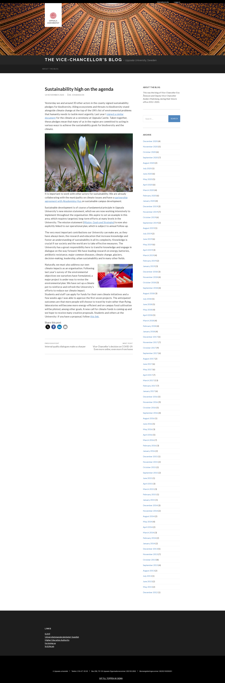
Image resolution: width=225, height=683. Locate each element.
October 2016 (149, 407)
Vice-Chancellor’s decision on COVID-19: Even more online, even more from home (113, 346)
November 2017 (150, 342)
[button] (47, 327)
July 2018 (147, 299)
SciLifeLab (49, 646)
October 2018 (149, 282)
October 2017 (149, 347)
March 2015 (148, 489)
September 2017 (150, 353)
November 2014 (150, 511)
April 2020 (147, 184)
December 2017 (150, 337)
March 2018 (148, 320)
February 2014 (149, 538)
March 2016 (148, 440)
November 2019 (150, 212)
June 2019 (147, 239)
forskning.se (50, 643)
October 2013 (149, 559)
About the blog (50, 69)
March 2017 (148, 380)
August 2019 (148, 228)
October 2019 (149, 217)
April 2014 (147, 527)
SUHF (47, 634)
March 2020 (148, 190)
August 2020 (148, 163)
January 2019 (149, 266)
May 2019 (147, 244)
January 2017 (149, 391)
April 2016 (147, 434)
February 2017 (149, 385)
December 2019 (150, 206)
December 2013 (150, 548)
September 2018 (150, 288)
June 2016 (147, 424)
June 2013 (147, 581)
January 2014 (149, 543)
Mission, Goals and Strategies (99, 222)
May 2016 (147, 429)
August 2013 (148, 570)
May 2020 (147, 179)
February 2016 (149, 445)
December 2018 (150, 271)
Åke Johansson (75, 95)
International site (163, 2)
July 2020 (147, 168)
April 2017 (147, 375)
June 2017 (147, 364)
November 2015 (150, 462)
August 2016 (148, 418)
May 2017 (147, 369)
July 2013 (147, 576)
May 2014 (147, 521)
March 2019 (148, 255)
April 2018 (147, 315)
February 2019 (149, 260)
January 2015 (149, 500)
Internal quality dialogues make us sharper (65, 345)
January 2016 (149, 451)
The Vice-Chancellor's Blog (83, 59)
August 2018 (148, 293)
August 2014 (148, 516)
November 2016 (150, 402)
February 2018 (149, 326)
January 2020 (149, 201)
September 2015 (150, 472)
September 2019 (150, 222)
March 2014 (148, 532)
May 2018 (147, 309)
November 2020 (150, 146)
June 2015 (147, 478)
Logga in (177, 2)
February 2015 (149, 494)
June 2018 (147, 304)
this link (94, 316)
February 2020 (149, 195)
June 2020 (147, 173)
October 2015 (149, 467)
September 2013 (150, 565)
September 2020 (150, 157)
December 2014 (150, 505)
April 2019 (147, 250)
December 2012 (150, 592)
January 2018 (149, 331)
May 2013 (147, 587)
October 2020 (149, 152)
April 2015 (147, 483)
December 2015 (150, 456)
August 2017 (148, 358)
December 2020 (150, 141)
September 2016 (150, 413)
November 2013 (150, 554)
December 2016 (150, 396)
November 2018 (150, 277)
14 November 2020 (54, 95)
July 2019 (147, 233)
